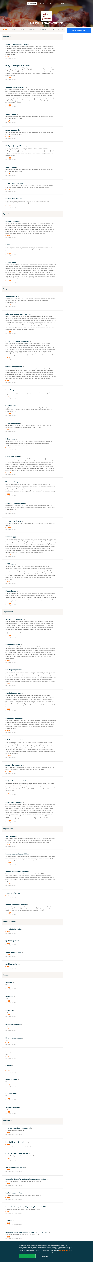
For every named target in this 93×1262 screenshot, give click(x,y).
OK (27, 1256)
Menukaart (32, 4)
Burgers (23, 29)
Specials (14, 29)
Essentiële (45, 1256)
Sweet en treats (55, 29)
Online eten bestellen (79, 30)
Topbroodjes (32, 29)
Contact (56, 4)
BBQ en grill (5, 29)
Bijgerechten (43, 29)
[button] (62, 29)
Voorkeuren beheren (64, 1250)
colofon (64, 4)
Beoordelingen (45, 4)
